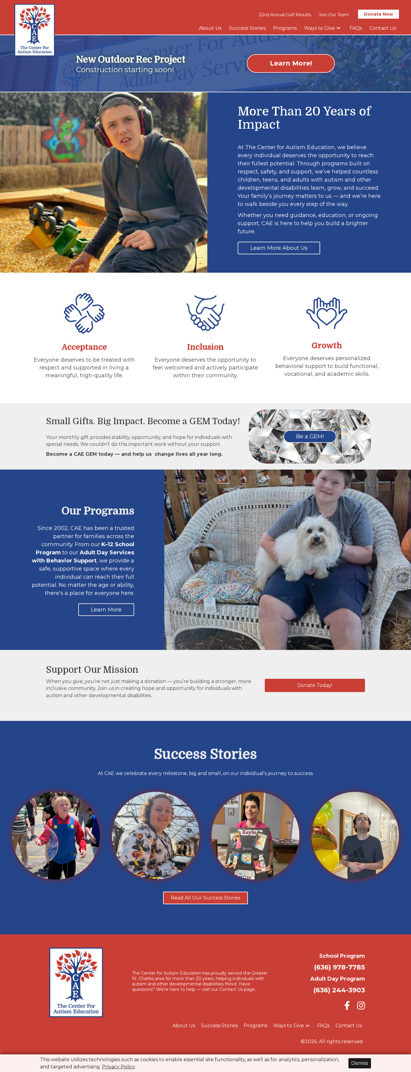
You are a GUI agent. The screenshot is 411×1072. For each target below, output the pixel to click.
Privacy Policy (118, 1067)
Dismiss (359, 1063)
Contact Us (231, 989)
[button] (338, 28)
